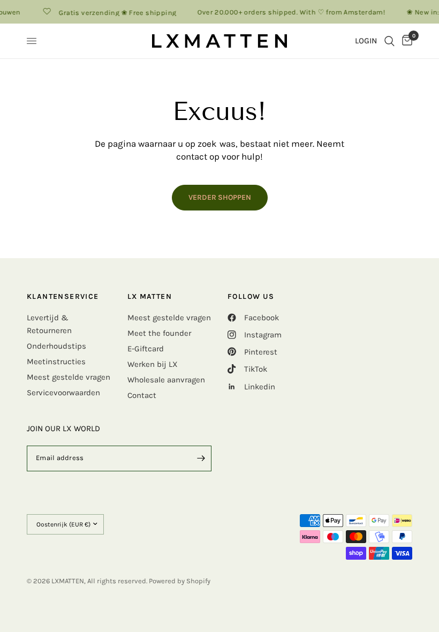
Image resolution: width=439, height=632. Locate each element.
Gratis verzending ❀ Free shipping (114, 12)
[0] (405, 41)
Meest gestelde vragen (68, 377)
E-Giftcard (145, 348)
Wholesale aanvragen (166, 380)
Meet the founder (159, 333)
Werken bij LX (152, 364)
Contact (141, 395)
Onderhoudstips (56, 346)
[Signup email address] (200, 458)
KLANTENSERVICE (63, 296)
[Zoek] (389, 41)
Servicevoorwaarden (63, 392)
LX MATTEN (149, 296)
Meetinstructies (56, 361)
